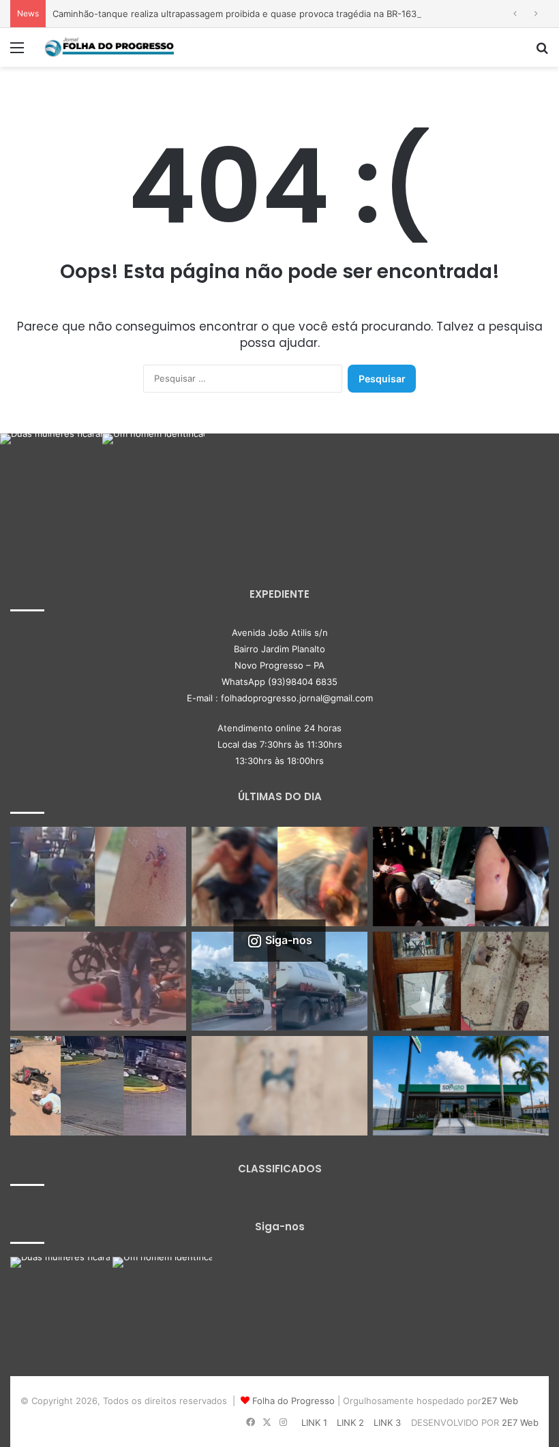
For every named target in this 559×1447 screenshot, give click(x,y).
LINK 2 (350, 1422)
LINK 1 (314, 1422)
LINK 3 (387, 1422)
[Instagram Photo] (51, 484)
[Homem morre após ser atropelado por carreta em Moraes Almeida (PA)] (279, 1086)
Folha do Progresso (293, 1400)
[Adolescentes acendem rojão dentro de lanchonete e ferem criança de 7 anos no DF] (98, 876)
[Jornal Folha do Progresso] (109, 47)
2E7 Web (499, 1400)
